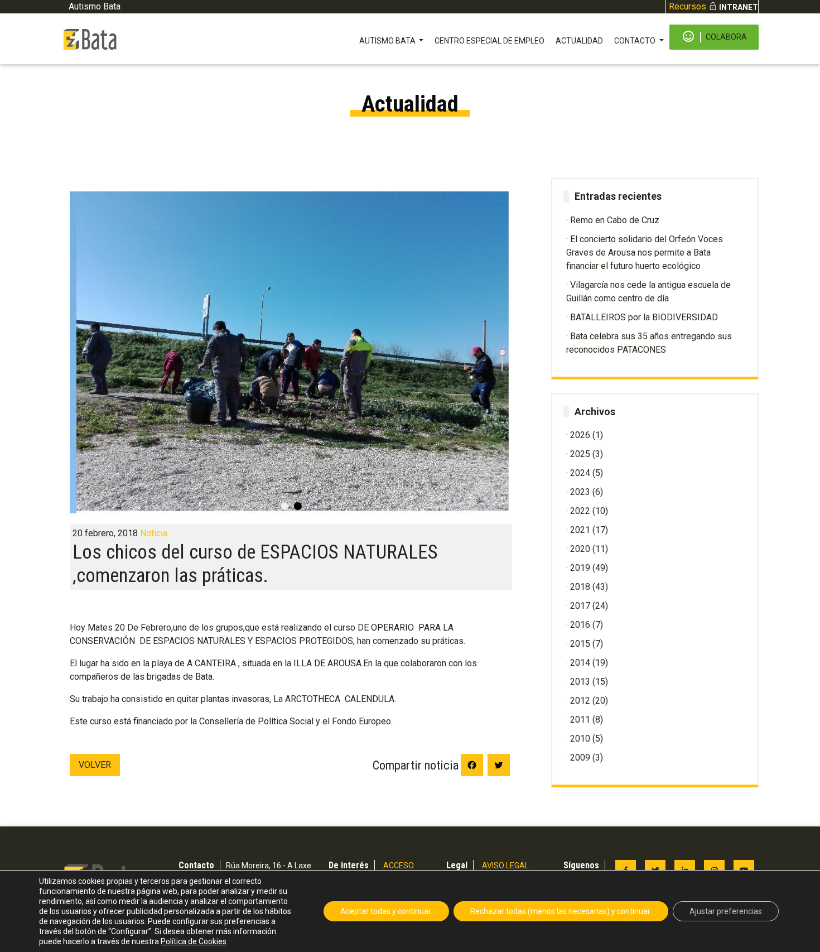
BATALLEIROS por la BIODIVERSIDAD (644, 317)
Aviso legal (505, 865)
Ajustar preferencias (725, 911)
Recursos (687, 6)
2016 (580, 624)
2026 (580, 435)
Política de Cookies (193, 941)
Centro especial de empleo (489, 40)
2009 (580, 757)
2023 (580, 492)
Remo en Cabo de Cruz (614, 220)
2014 (580, 662)
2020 (580, 549)
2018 (580, 586)
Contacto (635, 40)
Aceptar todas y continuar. (386, 911)
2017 (580, 605)
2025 (580, 454)
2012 (580, 700)
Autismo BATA (388, 40)
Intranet (738, 7)
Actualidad (579, 40)
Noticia (153, 533)
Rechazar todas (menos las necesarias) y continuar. (561, 911)
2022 (580, 511)
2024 (580, 473)
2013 (580, 681)
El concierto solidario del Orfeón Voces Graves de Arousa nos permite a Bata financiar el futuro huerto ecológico (644, 252)
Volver (95, 764)
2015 (580, 643)
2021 (580, 530)
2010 (580, 738)
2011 (580, 719)
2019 (580, 567)
